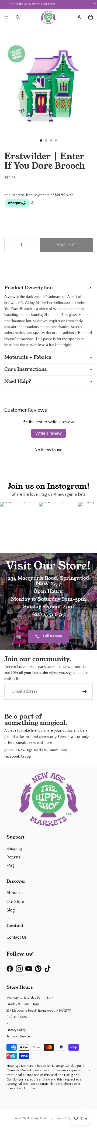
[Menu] (6, 17)
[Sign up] (84, 691)
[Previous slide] (9, 263)
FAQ (10, 865)
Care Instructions (25, 369)
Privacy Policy (16, 1030)
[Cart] (90, 17)
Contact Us (16, 937)
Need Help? (17, 381)
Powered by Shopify (67, 1118)
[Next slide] (88, 263)
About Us (14, 892)
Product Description (28, 287)
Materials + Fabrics (27, 357)
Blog (10, 910)
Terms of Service (18, 1036)
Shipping (14, 848)
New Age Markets (39, 1118)
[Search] (18, 17)
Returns (13, 857)
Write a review (48, 433)
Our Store (15, 901)
